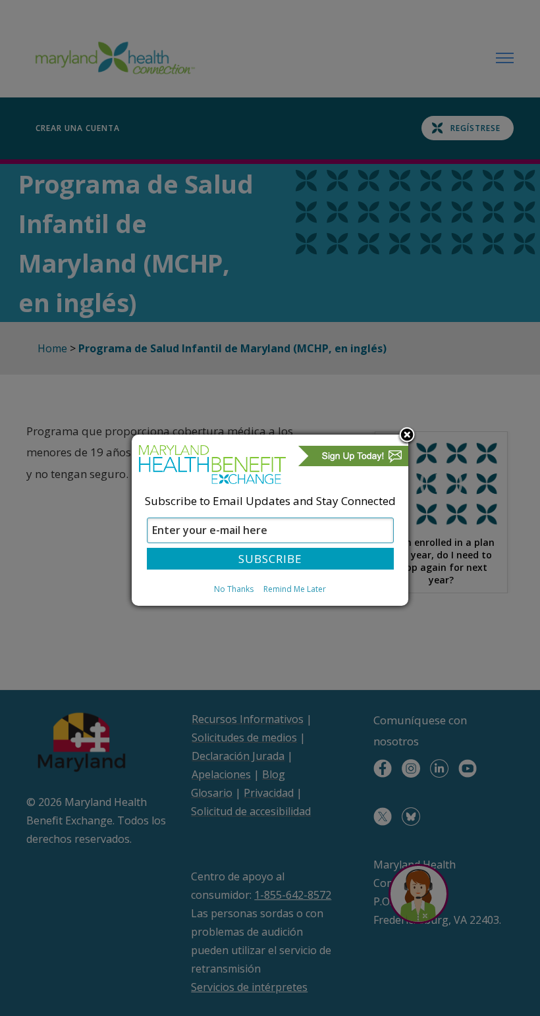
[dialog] (270, 520)
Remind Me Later (294, 589)
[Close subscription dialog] (407, 436)
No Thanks (234, 589)
